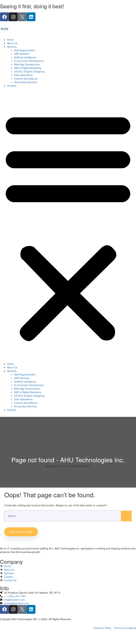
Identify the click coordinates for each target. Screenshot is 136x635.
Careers (11, 85)
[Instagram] (13, 16)
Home (10, 39)
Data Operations (23, 75)
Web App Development (27, 64)
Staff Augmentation (24, 50)
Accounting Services (25, 82)
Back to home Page (21, 532)
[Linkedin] (31, 16)
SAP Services (21, 54)
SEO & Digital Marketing (27, 68)
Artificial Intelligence (25, 57)
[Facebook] (4, 16)
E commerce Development (29, 61)
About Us (12, 43)
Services (12, 46)
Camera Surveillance (26, 78)
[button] (68, 225)
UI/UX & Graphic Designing (29, 71)
